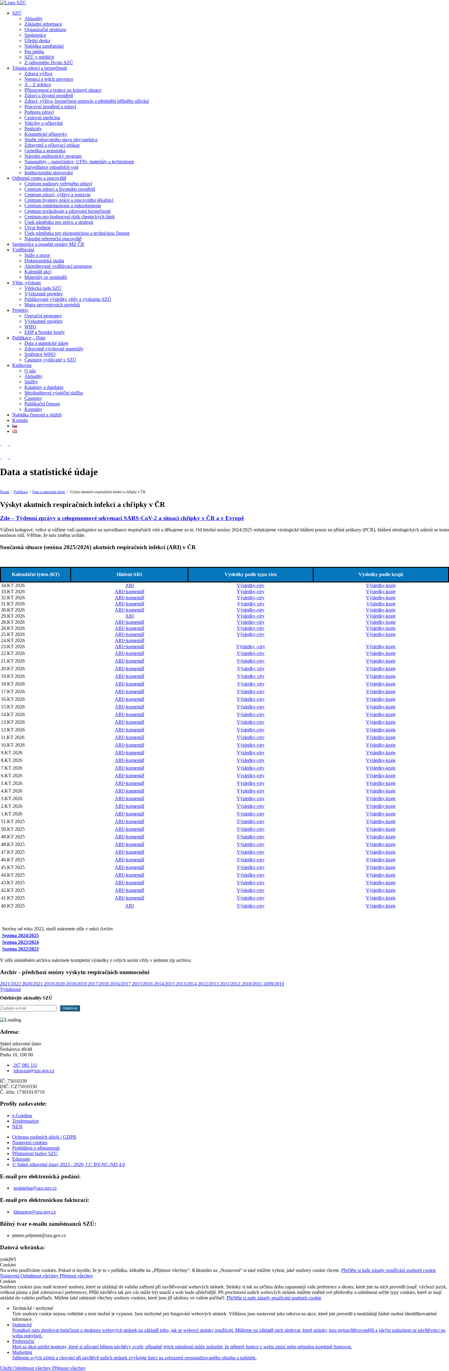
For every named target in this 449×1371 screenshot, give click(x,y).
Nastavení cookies (29, 1142)
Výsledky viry (251, 603)
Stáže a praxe (37, 255)
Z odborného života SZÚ (48, 62)
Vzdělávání (23, 249)
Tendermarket (25, 1121)
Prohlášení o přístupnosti (36, 1148)
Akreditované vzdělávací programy (58, 266)
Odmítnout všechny (40, 1275)
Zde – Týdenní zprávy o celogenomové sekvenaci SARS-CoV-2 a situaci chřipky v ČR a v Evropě (122, 518)
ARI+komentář (129, 591)
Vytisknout (10, 989)
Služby (31, 381)
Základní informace (43, 24)
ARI (129, 585)
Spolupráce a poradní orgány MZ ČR (48, 244)
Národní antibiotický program (53, 156)
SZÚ (17, 13)
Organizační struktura (45, 29)
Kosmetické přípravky (45, 134)
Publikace (21, 492)
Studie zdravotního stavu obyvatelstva (60, 139)
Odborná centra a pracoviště (39, 178)
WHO (30, 326)
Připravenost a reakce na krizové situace (62, 90)
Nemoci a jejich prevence (48, 79)
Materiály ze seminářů (45, 277)
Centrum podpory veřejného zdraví (58, 183)
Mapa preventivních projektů (52, 304)
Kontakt (20, 420)
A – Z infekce (37, 84)
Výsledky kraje (381, 603)
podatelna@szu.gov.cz (35, 1188)
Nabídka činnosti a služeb (37, 414)
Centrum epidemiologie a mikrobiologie (62, 205)
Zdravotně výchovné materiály (53, 348)
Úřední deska (37, 40)
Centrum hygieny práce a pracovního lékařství (68, 200)
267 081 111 (25, 1065)
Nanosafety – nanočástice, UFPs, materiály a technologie (79, 161)
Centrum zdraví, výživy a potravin (57, 194)
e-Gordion (22, 1115)
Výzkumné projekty (43, 293)
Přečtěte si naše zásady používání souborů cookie (388, 1270)
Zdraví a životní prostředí (48, 95)
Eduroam (21, 1159)
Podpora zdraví (39, 112)
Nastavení (10, 1275)
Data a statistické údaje (46, 343)
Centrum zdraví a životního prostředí (59, 189)
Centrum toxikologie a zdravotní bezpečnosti (67, 211)
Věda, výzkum (26, 282)
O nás (30, 370)
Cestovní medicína (42, 117)
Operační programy (43, 315)
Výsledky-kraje (381, 585)
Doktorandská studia (44, 260)
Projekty (20, 310)
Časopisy (33, 398)
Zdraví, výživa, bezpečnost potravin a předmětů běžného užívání (86, 101)
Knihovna (21, 365)
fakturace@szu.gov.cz (34, 1211)
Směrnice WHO (40, 354)
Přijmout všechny (76, 1275)
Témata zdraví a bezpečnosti (39, 68)
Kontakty (33, 409)
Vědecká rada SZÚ (43, 288)
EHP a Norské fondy (44, 332)
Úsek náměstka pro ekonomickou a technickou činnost (77, 233)
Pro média (34, 51)
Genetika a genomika (44, 150)
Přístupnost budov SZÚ (35, 1153)
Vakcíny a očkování (43, 123)
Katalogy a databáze (44, 387)
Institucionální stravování (48, 172)
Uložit (6, 1368)
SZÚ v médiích (39, 57)
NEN (17, 1126)
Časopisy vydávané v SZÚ (50, 359)
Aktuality (33, 18)
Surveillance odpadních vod (51, 167)
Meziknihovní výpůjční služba (53, 392)
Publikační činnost (42, 403)
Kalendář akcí (37, 271)
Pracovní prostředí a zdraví (50, 106)
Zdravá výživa (38, 73)
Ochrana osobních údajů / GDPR (44, 1137)
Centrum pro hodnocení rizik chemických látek (69, 216)
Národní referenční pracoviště (53, 238)
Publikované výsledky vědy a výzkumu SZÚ (67, 299)
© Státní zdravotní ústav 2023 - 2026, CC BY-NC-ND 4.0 (68, 1164)
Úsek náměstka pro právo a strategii (58, 222)
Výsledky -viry (250, 646)
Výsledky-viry (251, 585)
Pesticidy (33, 128)
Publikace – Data (28, 337)
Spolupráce (35, 35)
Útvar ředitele (37, 227)
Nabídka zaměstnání (44, 46)
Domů (4, 492)
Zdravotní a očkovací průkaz (52, 145)
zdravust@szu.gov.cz (33, 1070)
